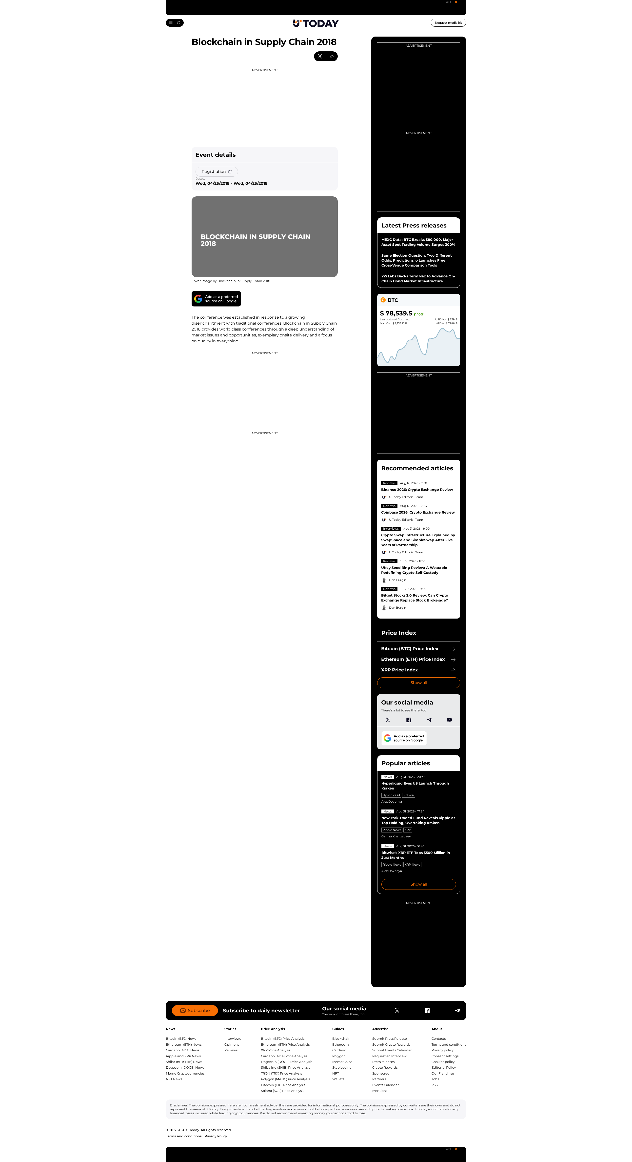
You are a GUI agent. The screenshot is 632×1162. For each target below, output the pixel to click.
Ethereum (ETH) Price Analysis (285, 1044)
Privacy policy (443, 1050)
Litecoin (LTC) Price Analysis (283, 1085)
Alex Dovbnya (391, 801)
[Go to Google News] (216, 299)
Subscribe (199, 1010)
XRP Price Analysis (275, 1050)
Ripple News (392, 830)
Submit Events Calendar (392, 1050)
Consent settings (445, 1056)
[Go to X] (388, 720)
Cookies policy (443, 1062)
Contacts (439, 1038)
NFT (335, 1073)
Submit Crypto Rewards (391, 1044)
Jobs (435, 1079)
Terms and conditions (449, 1044)
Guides (338, 1029)
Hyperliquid (391, 795)
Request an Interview (389, 1056)
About (437, 1029)
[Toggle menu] (175, 23)
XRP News (412, 864)
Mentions (379, 1091)
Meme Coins (342, 1062)
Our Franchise (443, 1073)
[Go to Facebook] (409, 720)
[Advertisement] (265, 104)
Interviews (391, 528)
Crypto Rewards (384, 1067)
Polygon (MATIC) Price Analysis (285, 1079)
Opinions (231, 1044)
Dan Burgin (397, 580)
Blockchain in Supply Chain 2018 (243, 281)
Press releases (383, 1062)
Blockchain (341, 1038)
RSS (435, 1085)
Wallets (338, 1079)
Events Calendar (385, 1085)
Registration (214, 171)
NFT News (174, 1079)
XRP (408, 830)
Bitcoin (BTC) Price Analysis (282, 1038)
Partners (379, 1079)
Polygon (339, 1056)
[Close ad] (456, 2)
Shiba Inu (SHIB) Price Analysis (285, 1067)
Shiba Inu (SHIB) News (184, 1062)
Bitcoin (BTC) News (181, 1038)
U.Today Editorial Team (406, 497)
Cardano (339, 1050)
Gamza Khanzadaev (396, 836)
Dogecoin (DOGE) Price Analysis (286, 1062)
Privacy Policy (216, 1136)
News (387, 777)
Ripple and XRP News (183, 1056)
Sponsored (381, 1073)
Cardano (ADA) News (182, 1050)
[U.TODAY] (316, 22)
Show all (419, 682)
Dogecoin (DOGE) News (185, 1067)
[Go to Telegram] (429, 720)
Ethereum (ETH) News (183, 1044)
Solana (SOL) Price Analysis (282, 1091)
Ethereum (340, 1044)
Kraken (408, 795)
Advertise (380, 1029)
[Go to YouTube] (449, 720)
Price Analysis (273, 1029)
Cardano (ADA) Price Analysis (284, 1056)
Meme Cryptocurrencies (185, 1073)
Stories (230, 1029)
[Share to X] (320, 56)
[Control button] (332, 56)
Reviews (389, 483)
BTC (393, 300)
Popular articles (405, 763)
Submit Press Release (389, 1038)
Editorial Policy (444, 1067)
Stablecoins (341, 1067)
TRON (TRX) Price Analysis (281, 1073)
